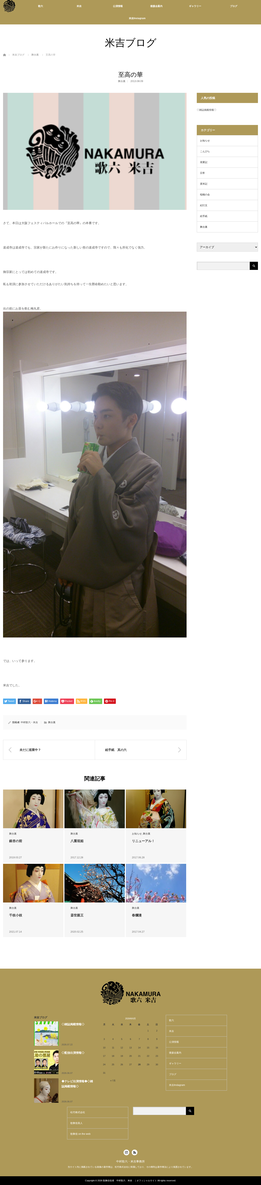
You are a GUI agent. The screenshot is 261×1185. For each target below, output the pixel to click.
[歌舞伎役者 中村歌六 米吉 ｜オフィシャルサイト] (9, 6)
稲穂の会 (205, 194)
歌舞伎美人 (76, 1123)
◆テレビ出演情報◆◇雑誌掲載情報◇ (77, 1084)
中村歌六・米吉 (29, 722)
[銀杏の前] (33, 809)
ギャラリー (195, 6)
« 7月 (113, 1080)
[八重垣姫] (94, 809)
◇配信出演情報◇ (73, 1052)
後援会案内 (156, 6)
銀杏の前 (15, 841)
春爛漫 (137, 915)
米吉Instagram (137, 18)
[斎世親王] (94, 883)
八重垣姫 (77, 841)
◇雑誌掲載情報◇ (206, 109)
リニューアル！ (143, 841)
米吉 (79, 6)
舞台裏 (35, 54)
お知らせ (137, 833)
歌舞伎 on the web (80, 1133)
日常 (202, 173)
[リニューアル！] (156, 809)
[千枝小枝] (33, 883)
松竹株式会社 (77, 1112)
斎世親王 (77, 915)
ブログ (233, 6)
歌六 (40, 6)
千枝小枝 (15, 915)
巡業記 (203, 162)
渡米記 (203, 183)
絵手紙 (203, 216)
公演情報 (118, 6)
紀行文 (203, 205)
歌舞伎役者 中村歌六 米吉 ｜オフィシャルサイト (130, 1180)
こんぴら (205, 151)
